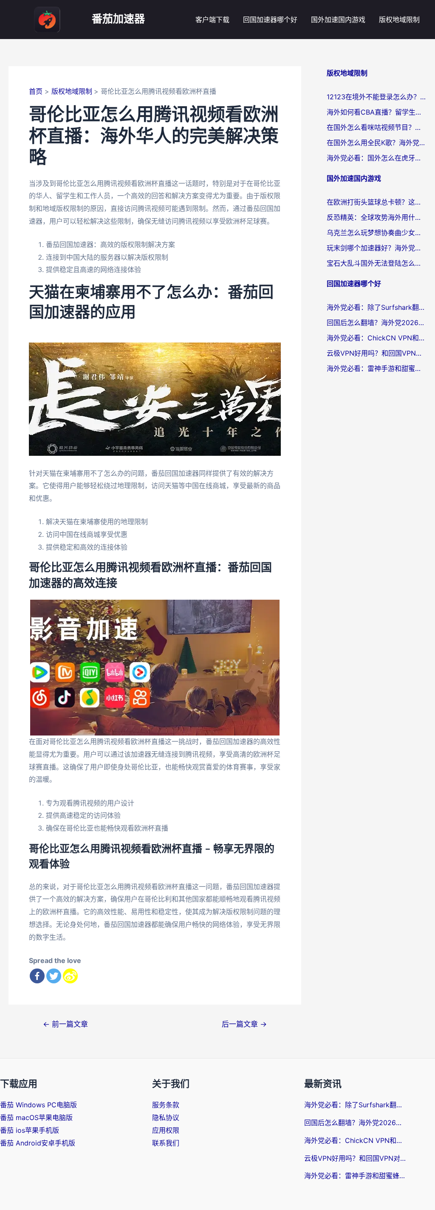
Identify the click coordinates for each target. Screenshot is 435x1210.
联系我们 (165, 1143)
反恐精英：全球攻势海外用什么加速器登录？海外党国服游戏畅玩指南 (377, 217)
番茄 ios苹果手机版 (29, 1130)
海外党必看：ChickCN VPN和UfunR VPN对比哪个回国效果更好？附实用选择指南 (377, 338)
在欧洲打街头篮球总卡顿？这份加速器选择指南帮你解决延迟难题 (377, 202)
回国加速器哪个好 (270, 19)
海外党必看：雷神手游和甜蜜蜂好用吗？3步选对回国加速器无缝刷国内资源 (377, 368)
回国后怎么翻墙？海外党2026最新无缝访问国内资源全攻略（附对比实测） (377, 322)
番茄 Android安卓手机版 (37, 1143)
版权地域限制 (399, 19)
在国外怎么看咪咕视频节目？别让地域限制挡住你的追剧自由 (377, 127)
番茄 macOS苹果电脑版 (36, 1117)
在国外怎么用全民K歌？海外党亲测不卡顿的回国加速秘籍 (377, 142)
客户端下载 (212, 19)
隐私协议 (165, 1117)
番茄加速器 (118, 19)
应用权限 (165, 1130)
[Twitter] (53, 976)
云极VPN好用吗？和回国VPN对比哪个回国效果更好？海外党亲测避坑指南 (377, 353)
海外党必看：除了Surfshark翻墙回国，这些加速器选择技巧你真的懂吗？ (377, 307)
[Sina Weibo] (70, 976)
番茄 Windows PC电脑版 (38, 1105)
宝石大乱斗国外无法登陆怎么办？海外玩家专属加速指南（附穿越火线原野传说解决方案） (377, 263)
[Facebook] (37, 976)
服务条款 (165, 1105)
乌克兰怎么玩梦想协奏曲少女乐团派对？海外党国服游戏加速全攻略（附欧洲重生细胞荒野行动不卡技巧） (377, 232)
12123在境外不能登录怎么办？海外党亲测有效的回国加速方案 (377, 97)
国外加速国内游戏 (338, 19)
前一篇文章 (65, 1024)
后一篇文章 (244, 1024)
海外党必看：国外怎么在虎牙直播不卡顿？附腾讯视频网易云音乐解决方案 (377, 158)
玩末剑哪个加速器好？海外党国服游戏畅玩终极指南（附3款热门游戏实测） (377, 248)
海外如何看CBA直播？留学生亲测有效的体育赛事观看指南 (377, 112)
